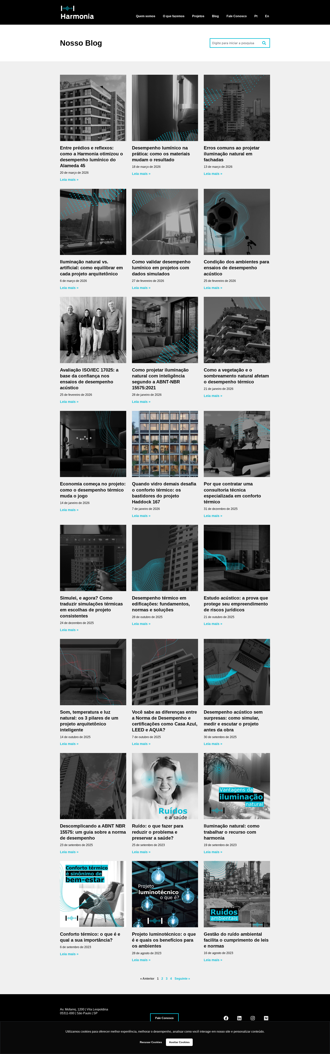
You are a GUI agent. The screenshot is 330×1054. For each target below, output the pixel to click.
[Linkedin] (239, 1018)
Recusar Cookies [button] (151, 1042)
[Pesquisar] (264, 43)
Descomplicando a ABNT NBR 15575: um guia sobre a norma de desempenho (93, 831)
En (267, 16)
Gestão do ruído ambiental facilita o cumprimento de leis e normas (236, 940)
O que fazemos (173, 16)
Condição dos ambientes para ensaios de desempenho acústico (236, 267)
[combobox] (234, 43)
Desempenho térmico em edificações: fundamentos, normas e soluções (161, 603)
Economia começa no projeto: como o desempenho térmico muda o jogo (93, 489)
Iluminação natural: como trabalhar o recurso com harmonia (232, 831)
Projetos (198, 16)
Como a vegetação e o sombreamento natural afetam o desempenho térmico (236, 375)
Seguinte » (182, 978)
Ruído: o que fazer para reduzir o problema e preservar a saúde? (157, 831)
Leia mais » (69, 180)
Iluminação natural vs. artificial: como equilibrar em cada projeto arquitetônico (91, 267)
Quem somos (145, 16)
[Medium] (266, 1018)
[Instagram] (252, 1018)
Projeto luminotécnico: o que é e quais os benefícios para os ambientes (164, 940)
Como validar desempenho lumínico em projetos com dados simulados (161, 267)
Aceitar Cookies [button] (179, 1042)
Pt (255, 16)
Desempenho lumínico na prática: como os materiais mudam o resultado (161, 153)
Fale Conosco (236, 16)
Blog (215, 16)
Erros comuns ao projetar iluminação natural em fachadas (232, 153)
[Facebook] (226, 1018)
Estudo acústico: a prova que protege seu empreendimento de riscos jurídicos (236, 603)
